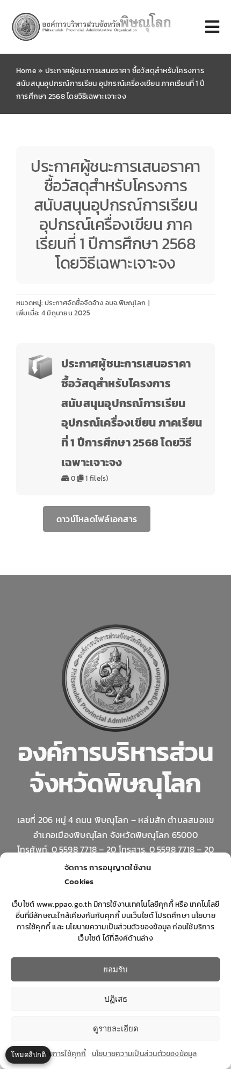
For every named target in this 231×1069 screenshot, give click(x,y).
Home (26, 70)
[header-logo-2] (92, 15)
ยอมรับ (115, 969)
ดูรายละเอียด (116, 1028)
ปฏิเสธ (115, 998)
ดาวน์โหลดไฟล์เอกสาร (96, 518)
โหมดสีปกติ (28, 1054)
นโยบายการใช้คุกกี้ (57, 1053)
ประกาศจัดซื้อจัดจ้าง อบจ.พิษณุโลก (95, 303)
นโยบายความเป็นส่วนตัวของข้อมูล (144, 1053)
